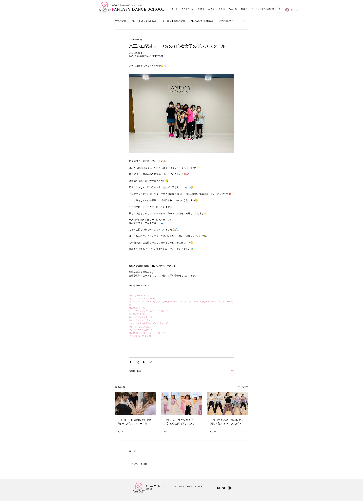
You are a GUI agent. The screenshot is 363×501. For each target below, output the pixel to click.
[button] (244, 21)
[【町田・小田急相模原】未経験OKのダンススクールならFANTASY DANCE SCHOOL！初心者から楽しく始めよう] (135, 403)
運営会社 (149, 489)
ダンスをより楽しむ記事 (144, 21)
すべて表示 (243, 387)
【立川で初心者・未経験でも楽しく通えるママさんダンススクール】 (227, 422)
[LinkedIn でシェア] (144, 362)
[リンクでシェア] (151, 362)
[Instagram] (229, 488)
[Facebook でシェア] (130, 362)
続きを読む (225, 21)
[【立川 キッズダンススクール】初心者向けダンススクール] (181, 403)
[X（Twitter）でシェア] (137, 362)
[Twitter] (224, 488)
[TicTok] (218, 488)
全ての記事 (120, 21)
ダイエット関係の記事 (173, 21)
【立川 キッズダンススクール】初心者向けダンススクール (181, 422)
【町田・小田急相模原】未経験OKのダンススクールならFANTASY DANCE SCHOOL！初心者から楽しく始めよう (135, 422)
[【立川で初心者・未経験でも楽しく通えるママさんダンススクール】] (227, 403)
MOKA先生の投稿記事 (202, 21)
